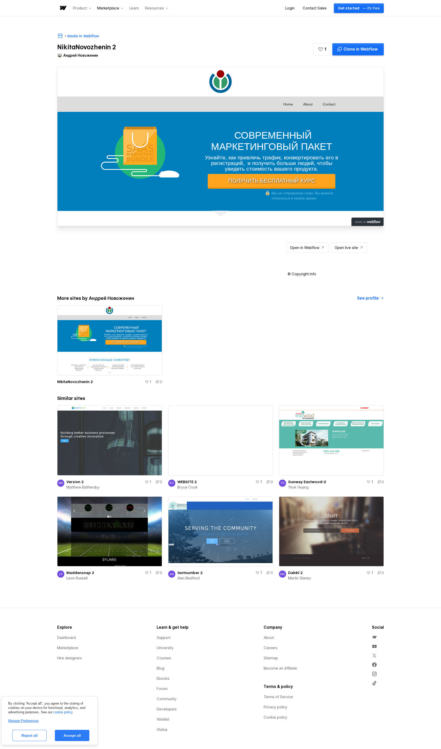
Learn (134, 8)
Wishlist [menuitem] (163, 719)
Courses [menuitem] (164, 658)
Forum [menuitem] (162, 689)
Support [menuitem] (163, 638)
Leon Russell (77, 578)
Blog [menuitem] (160, 668)
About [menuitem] (269, 638)
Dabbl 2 (295, 573)
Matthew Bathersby (83, 487)
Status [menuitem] (162, 730)
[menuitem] (374, 637)
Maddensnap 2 (80, 573)
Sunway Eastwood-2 (307, 482)
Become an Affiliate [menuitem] (280, 668)
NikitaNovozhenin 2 (75, 382)
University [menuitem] (165, 648)
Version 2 (75, 482)
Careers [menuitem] (270, 648)
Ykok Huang (298, 487)
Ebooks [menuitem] (163, 678)
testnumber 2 (190, 573)
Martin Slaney (299, 578)
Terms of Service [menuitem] (278, 697)
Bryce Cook (187, 487)
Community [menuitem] (167, 699)
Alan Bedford (188, 578)
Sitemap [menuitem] (271, 658)
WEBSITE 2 (187, 482)
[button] (82, 8)
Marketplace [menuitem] (67, 648)
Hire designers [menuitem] (69, 658)
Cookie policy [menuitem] (275, 717)
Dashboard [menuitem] (66, 638)
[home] (63, 8)
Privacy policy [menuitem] (275, 707)
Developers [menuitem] (167, 709)
